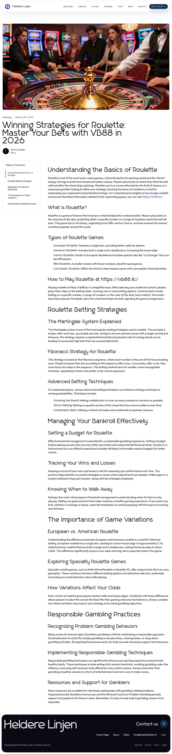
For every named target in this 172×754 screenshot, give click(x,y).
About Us (138, 745)
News (116, 734)
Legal (164, 745)
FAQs (126, 734)
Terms (156, 745)
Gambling (7, 117)
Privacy (148, 745)
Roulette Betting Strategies (20, 181)
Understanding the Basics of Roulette (20, 174)
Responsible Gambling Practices (22, 204)
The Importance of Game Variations (19, 196)
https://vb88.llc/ (152, 196)
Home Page (102, 734)
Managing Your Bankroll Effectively (18, 188)
